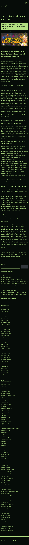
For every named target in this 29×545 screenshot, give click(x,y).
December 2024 (6, 353)
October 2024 (6, 357)
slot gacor (5, 502)
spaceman (4, 524)
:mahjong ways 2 (6, 384)
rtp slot (20, 252)
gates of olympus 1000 (8, 413)
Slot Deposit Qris (7, 500)
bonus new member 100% (8, 395)
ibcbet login (6, 417)
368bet (4, 387)
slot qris (5, 511)
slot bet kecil (6, 489)
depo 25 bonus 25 (7, 408)
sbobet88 (4, 461)
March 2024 (5, 372)
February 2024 (6, 375)
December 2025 (6, 327)
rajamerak (5, 452)
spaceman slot (6, 528)
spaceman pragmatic (7, 526)
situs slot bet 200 (7, 478)
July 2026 (5, 311)
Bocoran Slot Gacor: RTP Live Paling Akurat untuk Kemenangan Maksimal (13, 26)
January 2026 (6, 324)
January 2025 (6, 351)
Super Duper (23, 32)
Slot (8, 252)
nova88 (4, 445)
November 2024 (6, 355)
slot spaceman (6, 515)
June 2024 (5, 366)
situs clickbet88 (7, 471)
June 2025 (5, 340)
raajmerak (5, 450)
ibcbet (4, 415)
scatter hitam (6, 463)
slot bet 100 (6, 485)
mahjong (4, 432)
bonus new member (7, 393)
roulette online (6, 454)
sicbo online (6, 467)
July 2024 (5, 364)
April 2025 (5, 344)
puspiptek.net (6, 6)
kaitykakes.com (5, 81)
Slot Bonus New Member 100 (10, 491)
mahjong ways (6, 437)
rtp (16, 252)
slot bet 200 (6, 487)
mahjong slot (6, 434)
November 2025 (6, 329)
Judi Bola (5, 426)
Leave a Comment (15, 256)
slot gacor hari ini (8, 504)
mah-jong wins (6, 430)
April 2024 (5, 370)
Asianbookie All (6, 389)
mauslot (4, 441)
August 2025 (5, 335)
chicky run (5, 400)
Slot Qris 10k (6, 513)
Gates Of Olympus (7, 410)
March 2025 (5, 346)
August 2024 (5, 362)
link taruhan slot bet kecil (10, 428)
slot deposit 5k (6, 498)
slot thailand (6, 517)
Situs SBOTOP (6, 476)
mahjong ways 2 (6, 439)
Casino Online (6, 397)
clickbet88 (5, 402)
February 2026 (6, 322)
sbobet (4, 458)
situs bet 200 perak (8, 469)
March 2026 (5, 320)
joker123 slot (6, 424)
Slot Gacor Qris (6, 506)
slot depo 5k (6, 493)
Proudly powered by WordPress (9, 540)
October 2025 (6, 331)
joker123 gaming (6, 421)
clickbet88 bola (6, 404)
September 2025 (6, 333)
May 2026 (4, 316)
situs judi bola (6, 474)
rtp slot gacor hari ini (16, 254)
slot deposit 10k (7, 495)
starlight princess (7, 530)
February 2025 (6, 348)
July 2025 (5, 338)
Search (3, 264)
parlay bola (5, 448)
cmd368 (4, 406)
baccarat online (6, 391)
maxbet (4, 443)
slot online (5, 508)
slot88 (4, 522)
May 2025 (4, 342)
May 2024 (4, 368)
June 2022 (5, 377)
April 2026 (5, 318)
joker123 (4, 419)
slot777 (4, 519)
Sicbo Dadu (5, 465)
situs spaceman (6, 480)
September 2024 (6, 359)
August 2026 (5, 309)
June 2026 (5, 314)
